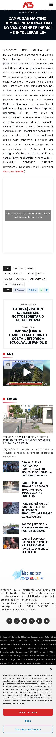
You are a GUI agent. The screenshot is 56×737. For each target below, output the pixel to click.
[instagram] (32, 621)
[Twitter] (17, 621)
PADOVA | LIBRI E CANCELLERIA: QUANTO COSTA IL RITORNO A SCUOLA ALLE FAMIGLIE (28, 335)
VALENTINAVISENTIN (14, 284)
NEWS (41, 274)
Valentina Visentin (13, 171)
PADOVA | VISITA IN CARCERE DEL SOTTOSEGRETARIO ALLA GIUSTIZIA (28, 313)
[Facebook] (9, 621)
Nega (28, 721)
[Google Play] (39, 621)
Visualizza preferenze (28, 729)
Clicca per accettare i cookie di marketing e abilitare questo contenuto (28, 215)
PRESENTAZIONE (38, 279)
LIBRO (31, 274)
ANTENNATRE (27, 269)
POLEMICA (21, 279)
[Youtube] (24, 621)
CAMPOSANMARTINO (14, 274)
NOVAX (9, 279)
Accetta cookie (28, 712)
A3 (16, 269)
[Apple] (47, 621)
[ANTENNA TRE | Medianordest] (28, 2)
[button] (51, 669)
